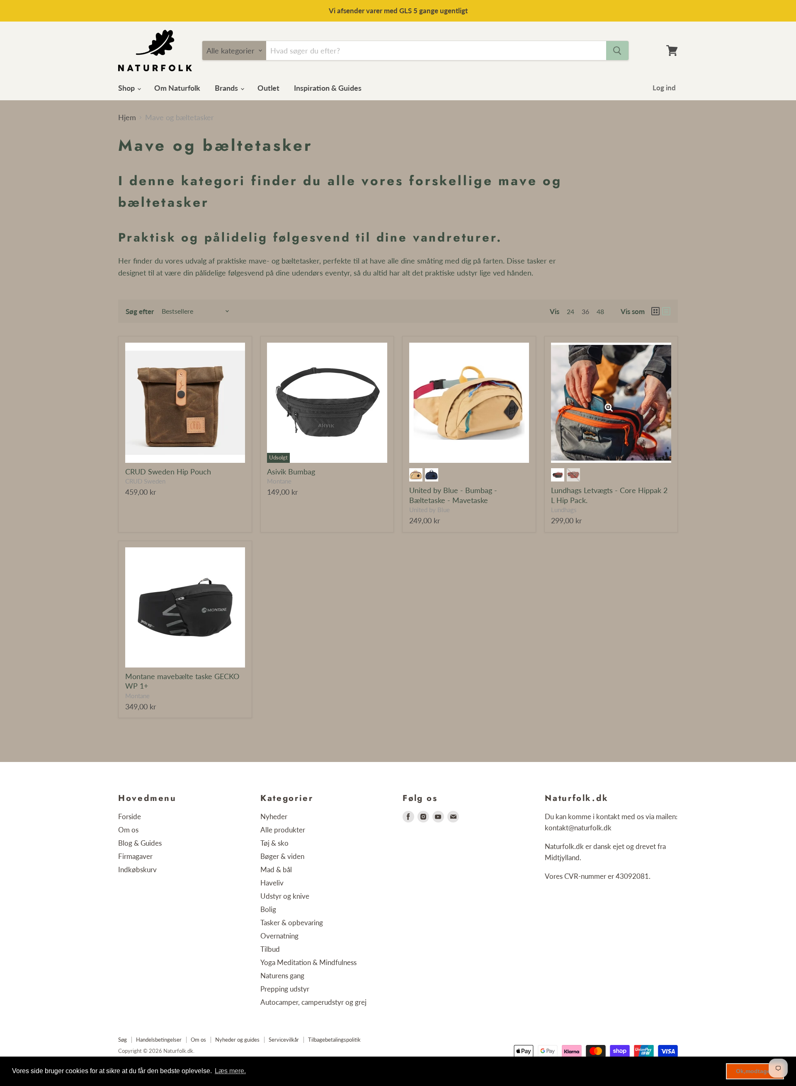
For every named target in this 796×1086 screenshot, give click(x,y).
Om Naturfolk (177, 87)
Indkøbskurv (137, 869)
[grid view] (655, 311)
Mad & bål (276, 869)
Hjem (127, 117)
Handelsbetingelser (159, 1039)
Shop (127, 87)
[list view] (666, 311)
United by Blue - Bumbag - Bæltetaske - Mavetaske (453, 495)
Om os (128, 829)
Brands (227, 87)
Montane (279, 481)
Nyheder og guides (237, 1039)
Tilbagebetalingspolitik (334, 1039)
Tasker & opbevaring (291, 922)
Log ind (664, 87)
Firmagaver (135, 856)
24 (570, 311)
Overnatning (279, 935)
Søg (122, 1039)
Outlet (268, 87)
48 (600, 311)
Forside (129, 816)
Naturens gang (282, 975)
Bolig (268, 909)
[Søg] (617, 50)
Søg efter (140, 311)
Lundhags (564, 509)
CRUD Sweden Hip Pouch (168, 471)
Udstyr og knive (284, 896)
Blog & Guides (140, 843)
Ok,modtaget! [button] (755, 1071)
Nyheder (273, 816)
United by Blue (429, 509)
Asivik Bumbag (291, 471)
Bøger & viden (282, 856)
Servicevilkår (284, 1039)
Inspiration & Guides (328, 87)
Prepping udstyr (284, 988)
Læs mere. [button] (230, 1070)
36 (585, 311)
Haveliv (272, 882)
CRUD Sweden (145, 481)
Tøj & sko (274, 843)
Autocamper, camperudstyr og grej (313, 1002)
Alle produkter (282, 829)
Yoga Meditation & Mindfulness (308, 962)
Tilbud (270, 949)
